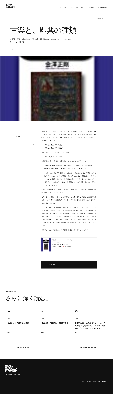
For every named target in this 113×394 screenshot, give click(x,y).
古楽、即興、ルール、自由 (53, 157)
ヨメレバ (58, 242)
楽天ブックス (68, 246)
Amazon (55, 246)
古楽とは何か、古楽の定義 (53, 145)
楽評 (77, 7)
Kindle (60, 246)
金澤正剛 (53, 264)
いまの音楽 (82, 381)
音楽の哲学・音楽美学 (102, 7)
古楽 (50, 264)
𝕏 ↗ (33, 144)
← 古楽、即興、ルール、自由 (22, 347)
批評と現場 (89, 381)
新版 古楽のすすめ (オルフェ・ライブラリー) (62, 240)
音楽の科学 (91, 7)
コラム (59, 7)
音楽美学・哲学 (105, 381)
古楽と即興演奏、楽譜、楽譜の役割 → (88, 347)
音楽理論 (83, 7)
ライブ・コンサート (69, 7)
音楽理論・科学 (96, 381)
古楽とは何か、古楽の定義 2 (54, 148)
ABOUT (107, 391)
